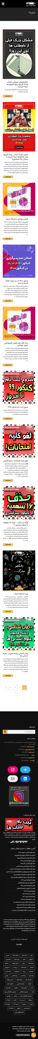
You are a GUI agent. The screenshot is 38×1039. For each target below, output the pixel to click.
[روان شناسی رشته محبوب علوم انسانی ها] (19, 634)
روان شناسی (14, 976)
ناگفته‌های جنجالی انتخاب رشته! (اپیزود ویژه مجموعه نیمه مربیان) (17, 84)
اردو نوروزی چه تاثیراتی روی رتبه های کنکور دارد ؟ (24, 902)
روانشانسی (23, 976)
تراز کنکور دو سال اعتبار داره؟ (28, 894)
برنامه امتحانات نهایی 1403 (29, 897)
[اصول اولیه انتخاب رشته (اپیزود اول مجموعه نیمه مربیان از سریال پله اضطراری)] (19, 127)
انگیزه (24, 959)
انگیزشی (31, 959)
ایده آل (16, 922)
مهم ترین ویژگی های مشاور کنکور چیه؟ (26, 905)
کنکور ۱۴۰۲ (11, 1008)
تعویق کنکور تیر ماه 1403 (29, 891)
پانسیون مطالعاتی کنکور (26, 996)
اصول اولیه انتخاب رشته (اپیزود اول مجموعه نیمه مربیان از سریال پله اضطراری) (15, 157)
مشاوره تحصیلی (21, 984)
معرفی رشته (24, 988)
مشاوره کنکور (10, 984)
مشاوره (29, 984)
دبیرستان (15, 968)
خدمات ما (29, 931)
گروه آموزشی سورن (19, 1012)
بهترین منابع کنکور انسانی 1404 (28, 861)
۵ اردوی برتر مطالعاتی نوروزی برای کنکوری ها (25, 855)
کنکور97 (8, 1000)
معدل (31, 988)
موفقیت (16, 988)
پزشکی (15, 996)
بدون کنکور (16, 959)
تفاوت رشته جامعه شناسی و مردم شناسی (25, 866)
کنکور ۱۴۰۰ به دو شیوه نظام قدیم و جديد (17, 282)
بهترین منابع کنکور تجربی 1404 (28, 880)
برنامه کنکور (31, 963)
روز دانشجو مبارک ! (20, 593)
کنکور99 (24, 1004)
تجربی (23, 963)
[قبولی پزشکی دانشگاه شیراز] (19, 199)
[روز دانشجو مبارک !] (19, 570)
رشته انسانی (8, 972)
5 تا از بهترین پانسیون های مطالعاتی (26, 883)
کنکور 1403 (16, 1004)
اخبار (31, 955)
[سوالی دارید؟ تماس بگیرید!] (33, 1035)
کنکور (15, 1000)
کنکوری (18, 1008)
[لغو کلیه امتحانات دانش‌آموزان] (19, 441)
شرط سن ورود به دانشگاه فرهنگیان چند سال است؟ (23, 910)
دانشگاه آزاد (24, 968)
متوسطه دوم (28, 980)
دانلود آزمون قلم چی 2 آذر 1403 (28, 864)
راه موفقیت (16, 972)
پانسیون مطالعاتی (23, 992)
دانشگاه (32, 968)
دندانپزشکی (7, 968)
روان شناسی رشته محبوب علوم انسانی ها (15, 654)
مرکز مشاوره (19, 980)
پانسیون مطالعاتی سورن (10, 992)
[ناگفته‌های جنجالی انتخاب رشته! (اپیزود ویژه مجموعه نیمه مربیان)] (19, 54)
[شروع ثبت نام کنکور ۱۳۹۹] (19, 387)
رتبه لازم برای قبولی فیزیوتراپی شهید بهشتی (16, 344)
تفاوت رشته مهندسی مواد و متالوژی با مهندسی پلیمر (23, 877)
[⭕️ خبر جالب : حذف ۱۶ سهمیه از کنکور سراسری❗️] (19, 503)
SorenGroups (24, 758)
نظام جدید (8, 988)
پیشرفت (30, 1000)
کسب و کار (22, 1000)
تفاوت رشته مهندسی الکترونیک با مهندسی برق (24, 875)
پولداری (8, 996)
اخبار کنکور (24, 955)
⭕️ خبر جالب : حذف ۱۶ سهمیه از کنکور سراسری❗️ (15, 523)
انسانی (7, 955)
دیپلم (24, 972)
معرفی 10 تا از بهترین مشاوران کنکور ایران (26, 888)
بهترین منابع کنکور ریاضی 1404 (28, 886)
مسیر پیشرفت (10, 980)
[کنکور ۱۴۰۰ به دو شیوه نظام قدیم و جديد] (19, 261)
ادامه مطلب (8, 96)
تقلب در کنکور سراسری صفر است (28, 899)
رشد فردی (31, 976)
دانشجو (7, 963)
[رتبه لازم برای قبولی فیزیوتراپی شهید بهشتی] (19, 323)
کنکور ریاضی (27, 1008)
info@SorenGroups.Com (22, 755)
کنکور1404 (7, 1004)
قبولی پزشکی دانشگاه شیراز (17, 219)
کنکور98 (31, 1004)
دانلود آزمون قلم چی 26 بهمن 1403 (27, 852)
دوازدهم (31, 972)
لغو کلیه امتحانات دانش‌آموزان (15, 460)
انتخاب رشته (15, 955)
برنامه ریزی (8, 959)
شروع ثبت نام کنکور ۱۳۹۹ (18, 407)
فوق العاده (19, 924)
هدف (32, 992)
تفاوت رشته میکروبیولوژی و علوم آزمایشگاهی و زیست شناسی (20, 872)
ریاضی (6, 976)
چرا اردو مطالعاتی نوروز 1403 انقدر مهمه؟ (25, 908)
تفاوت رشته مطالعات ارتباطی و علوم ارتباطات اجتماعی (22, 869)
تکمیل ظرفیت (15, 963)
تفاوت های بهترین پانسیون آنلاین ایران (26, 858)
